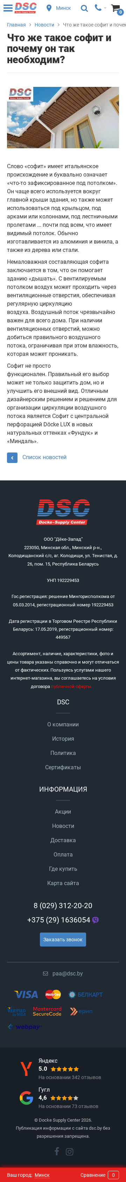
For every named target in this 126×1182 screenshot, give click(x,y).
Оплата (63, 854)
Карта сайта (63, 883)
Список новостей (43, 457)
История (63, 738)
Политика (63, 753)
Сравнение (97, 1175)
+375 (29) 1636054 (58, 920)
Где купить (63, 869)
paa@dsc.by (67, 973)
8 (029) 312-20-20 (63, 906)
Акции (63, 811)
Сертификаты (63, 767)
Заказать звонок (63, 939)
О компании (63, 724)
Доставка (63, 840)
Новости (63, 826)
